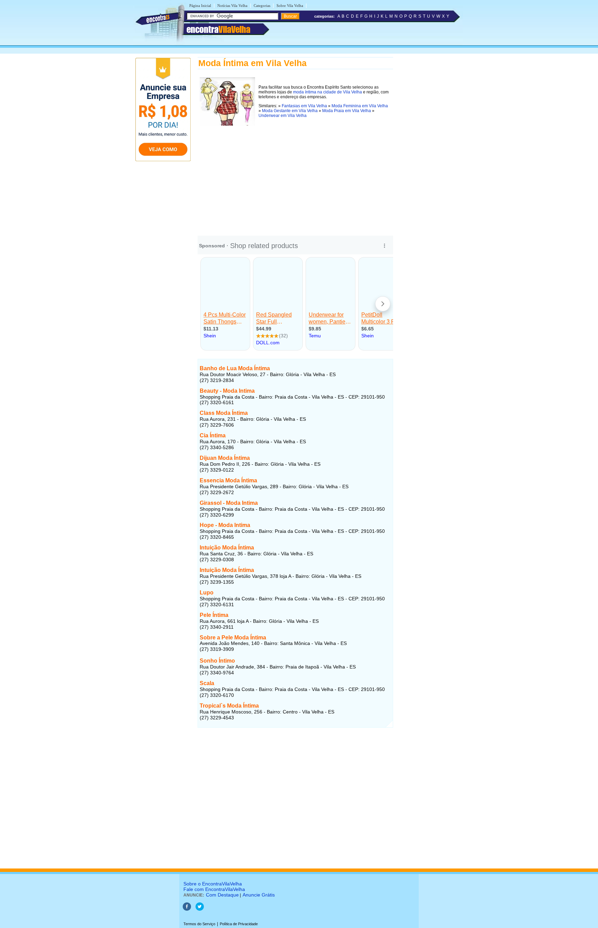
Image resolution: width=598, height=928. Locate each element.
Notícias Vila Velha (232, 5)
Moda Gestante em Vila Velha (290, 110)
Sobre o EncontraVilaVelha (212, 883)
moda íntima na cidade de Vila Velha (327, 92)
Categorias (262, 5)
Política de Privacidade (239, 924)
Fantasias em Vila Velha (304, 105)
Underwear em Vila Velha (283, 115)
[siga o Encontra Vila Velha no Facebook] (187, 909)
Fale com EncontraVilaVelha (214, 889)
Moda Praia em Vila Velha (346, 110)
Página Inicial (200, 5)
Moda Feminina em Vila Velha (360, 105)
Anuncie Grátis (259, 895)
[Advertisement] (295, 176)
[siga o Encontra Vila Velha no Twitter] (200, 909)
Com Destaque (222, 895)
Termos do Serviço (199, 924)
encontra (218, 29)
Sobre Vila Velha (290, 5)
